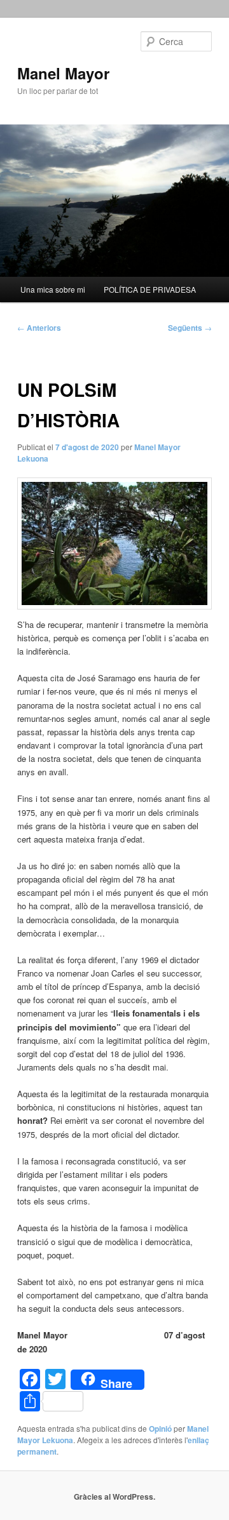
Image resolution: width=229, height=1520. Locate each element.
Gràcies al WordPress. (114, 1496)
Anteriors (39, 327)
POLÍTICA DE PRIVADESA (150, 289)
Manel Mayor (63, 73)
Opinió (160, 1428)
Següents (190, 327)
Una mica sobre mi (52, 289)
